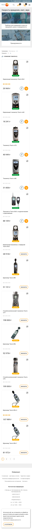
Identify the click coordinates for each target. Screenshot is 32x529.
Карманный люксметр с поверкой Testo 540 (14, 245)
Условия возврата (25, 478)
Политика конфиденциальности (10, 478)
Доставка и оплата (14, 476)
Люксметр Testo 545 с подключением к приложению (15, 212)
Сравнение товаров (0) (10, 56)
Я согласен (8, 524)
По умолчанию (13, 54)
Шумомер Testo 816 (9, 344)
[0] (24, 4)
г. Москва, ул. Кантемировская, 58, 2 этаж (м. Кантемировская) (16, 490)
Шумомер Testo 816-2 (10, 410)
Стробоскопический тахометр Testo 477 (15, 311)
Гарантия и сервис (25, 476)
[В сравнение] (27, 61)
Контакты (24, 481)
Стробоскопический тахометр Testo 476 (15, 378)
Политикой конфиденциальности (12, 520)
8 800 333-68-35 (26, 1)
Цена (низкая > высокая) (15, 57)
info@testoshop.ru (16, 499)
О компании (5, 476)
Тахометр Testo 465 (9, 178)
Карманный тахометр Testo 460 (13, 112)
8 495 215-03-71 (18, 1)
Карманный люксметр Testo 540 (13, 79)
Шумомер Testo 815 (9, 278)
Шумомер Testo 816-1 (10, 443)
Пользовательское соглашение (13, 481)
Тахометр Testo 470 (9, 145)
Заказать (24, 254)
